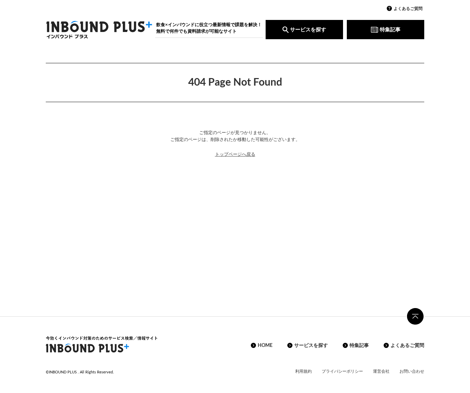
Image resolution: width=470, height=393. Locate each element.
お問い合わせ (411, 371)
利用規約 (303, 371)
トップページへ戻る (235, 154)
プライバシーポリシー (342, 371)
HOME (265, 345)
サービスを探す (308, 29)
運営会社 (381, 371)
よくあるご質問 (408, 9)
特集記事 (390, 29)
